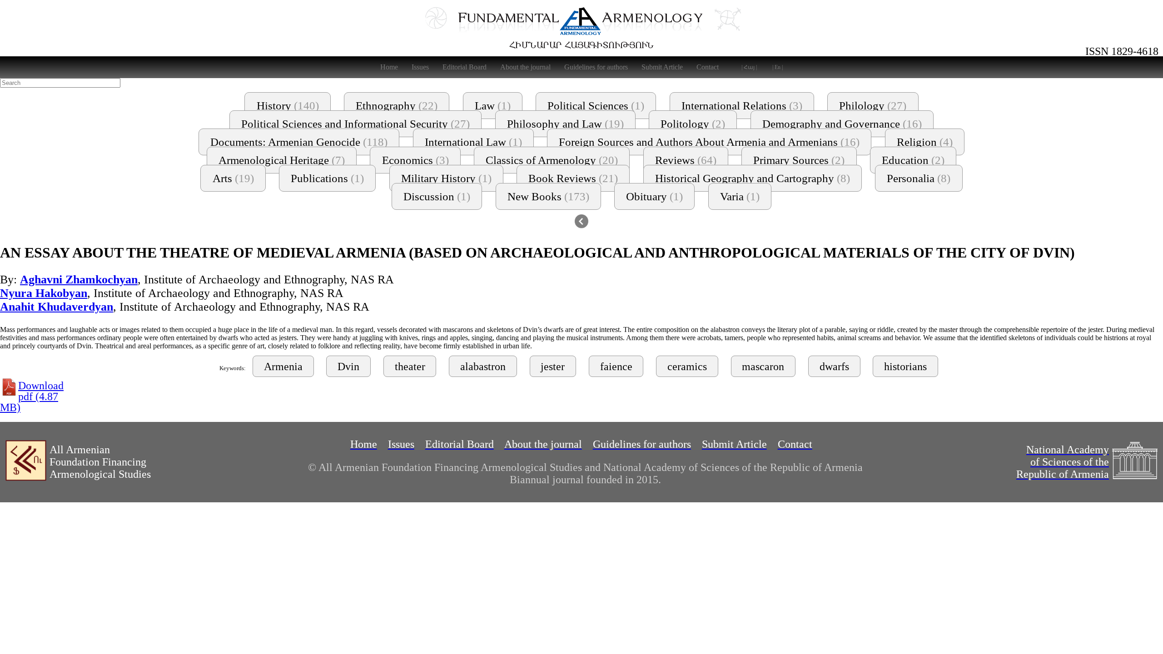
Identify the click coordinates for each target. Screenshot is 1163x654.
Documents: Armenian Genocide (299, 142)
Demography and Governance (842, 124)
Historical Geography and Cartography (752, 178)
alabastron (483, 366)
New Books (548, 196)
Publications (327, 178)
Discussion (436, 196)
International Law (473, 142)
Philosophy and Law (565, 124)
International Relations (741, 105)
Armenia (283, 366)
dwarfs (834, 366)
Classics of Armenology (552, 160)
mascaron (763, 366)
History (288, 105)
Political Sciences (595, 105)
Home (389, 67)
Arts (233, 178)
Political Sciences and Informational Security (355, 124)
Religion (925, 142)
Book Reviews (573, 178)
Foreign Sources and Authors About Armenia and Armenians (709, 142)
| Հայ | (749, 67)
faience (616, 366)
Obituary (654, 196)
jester (553, 366)
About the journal (525, 67)
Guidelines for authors (596, 67)
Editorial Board (464, 67)
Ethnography (396, 105)
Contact (707, 67)
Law (493, 105)
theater (410, 366)
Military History (446, 178)
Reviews (685, 160)
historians (905, 366)
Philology (872, 105)
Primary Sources (799, 160)
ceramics (687, 366)
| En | (777, 67)
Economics (415, 160)
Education (913, 160)
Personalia (918, 178)
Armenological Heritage (282, 160)
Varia (740, 196)
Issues (420, 67)
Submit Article (662, 67)
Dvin (348, 366)
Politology (693, 124)
